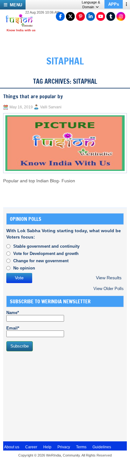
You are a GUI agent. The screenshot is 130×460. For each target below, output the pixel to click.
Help (47, 447)
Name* (12, 312)
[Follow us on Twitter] (70, 16)
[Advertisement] (53, 395)
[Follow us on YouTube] (100, 16)
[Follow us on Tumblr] (110, 16)
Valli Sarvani (51, 107)
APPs (113, 4)
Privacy (63, 447)
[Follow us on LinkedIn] (90, 16)
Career (31, 447)
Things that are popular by (33, 96)
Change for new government (40, 260)
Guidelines (101, 447)
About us (11, 447)
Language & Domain (91, 4)
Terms (81, 447)
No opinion (24, 268)
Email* (12, 328)
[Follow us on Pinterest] (80, 16)
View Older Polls (108, 288)
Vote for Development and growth (46, 253)
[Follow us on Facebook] (60, 16)
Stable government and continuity (46, 246)
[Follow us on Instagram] (120, 16)
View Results (108, 277)
